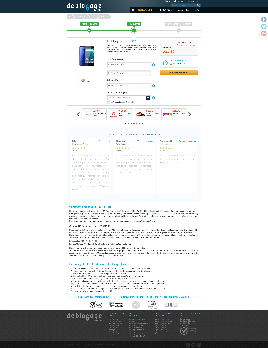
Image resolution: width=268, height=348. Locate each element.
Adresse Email (114, 80)
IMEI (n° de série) (115, 59)
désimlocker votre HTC (162, 214)
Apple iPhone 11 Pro (162, 319)
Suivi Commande (179, 1)
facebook (188, 345)
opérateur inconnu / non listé (122, 102)
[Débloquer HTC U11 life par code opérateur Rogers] (113, 114)
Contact (191, 1)
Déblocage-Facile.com (84, 317)
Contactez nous (185, 319)
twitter (193, 345)
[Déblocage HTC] (77, 80)
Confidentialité (185, 323)
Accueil (133, 10)
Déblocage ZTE (113, 330)
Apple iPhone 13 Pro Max (164, 321)
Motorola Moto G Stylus (163, 323)
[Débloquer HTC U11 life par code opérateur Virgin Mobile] (140, 114)
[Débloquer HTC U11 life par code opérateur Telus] (87, 114)
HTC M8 (106, 142)
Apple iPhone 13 (161, 332)
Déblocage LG (112, 327)
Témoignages (164, 10)
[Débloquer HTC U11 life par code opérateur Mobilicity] (167, 114)
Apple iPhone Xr (160, 327)
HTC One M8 (147, 142)
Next (189, 114)
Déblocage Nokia (113, 325)
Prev (78, 114)
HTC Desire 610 (189, 142)
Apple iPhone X (160, 325)
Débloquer (145, 10)
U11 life (103, 17)
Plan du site (184, 325)
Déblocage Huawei (114, 332)
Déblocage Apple (113, 319)
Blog (196, 10)
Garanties (183, 10)
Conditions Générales (187, 321)
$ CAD (167, 1)
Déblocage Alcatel (114, 334)
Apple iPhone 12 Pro (162, 330)
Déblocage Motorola (115, 323)
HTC (93, 17)
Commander (178, 72)
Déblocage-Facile (84, 7)
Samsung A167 (160, 334)
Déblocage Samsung (114, 321)
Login (198, 1)
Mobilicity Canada (179, 113)
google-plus (199, 345)
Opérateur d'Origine (117, 93)
